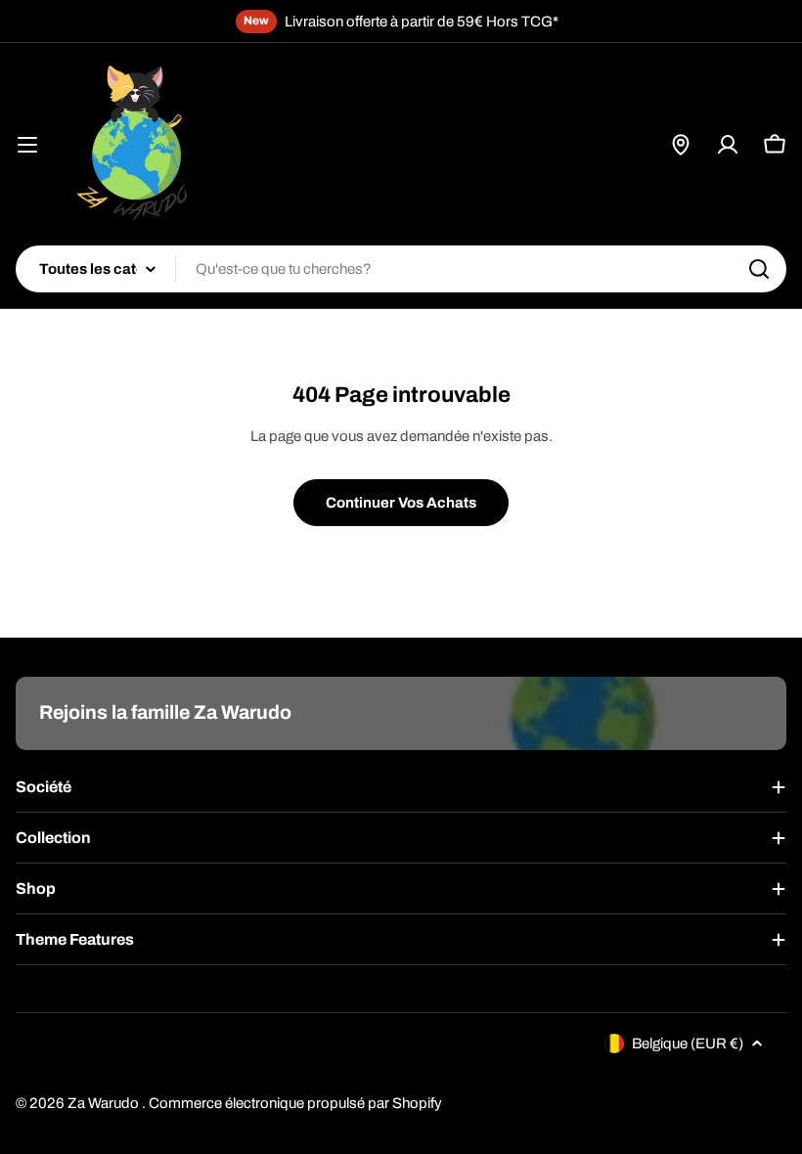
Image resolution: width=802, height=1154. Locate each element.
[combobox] (401, 268)
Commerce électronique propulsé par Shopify (295, 1103)
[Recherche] (759, 269)
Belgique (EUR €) (687, 1043)
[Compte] (727, 144)
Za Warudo (104, 1103)
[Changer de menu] (27, 144)
